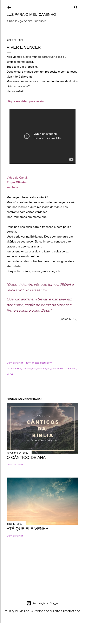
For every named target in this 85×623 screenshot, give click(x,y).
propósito (57, 368)
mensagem (29, 368)
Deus (18, 368)
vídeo (73, 368)
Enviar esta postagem (39, 362)
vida (66, 368)
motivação (43, 368)
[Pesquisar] (75, 6)
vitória (10, 374)
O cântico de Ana (26, 457)
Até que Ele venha (27, 528)
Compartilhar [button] (15, 362)
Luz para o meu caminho (31, 14)
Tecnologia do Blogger (46, 603)
